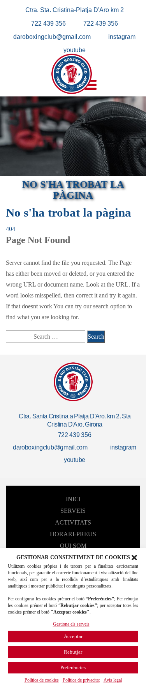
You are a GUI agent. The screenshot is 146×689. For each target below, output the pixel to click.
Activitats (73, 522)
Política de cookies (42, 680)
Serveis (73, 510)
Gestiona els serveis (71, 624)
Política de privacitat (81, 680)
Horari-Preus (73, 534)
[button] (134, 557)
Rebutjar (73, 652)
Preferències (73, 667)
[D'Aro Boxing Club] (71, 74)
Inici (73, 499)
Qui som (73, 545)
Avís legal (113, 680)
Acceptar (73, 636)
